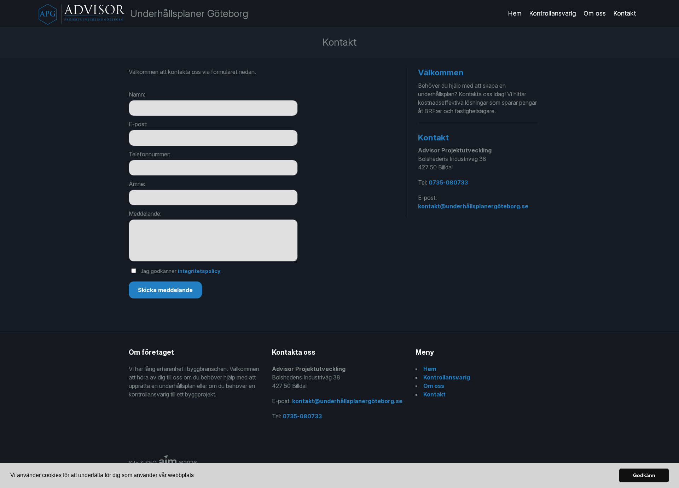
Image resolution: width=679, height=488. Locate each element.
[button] (196, 476)
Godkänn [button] (644, 475)
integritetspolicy (199, 271)
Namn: (137, 94)
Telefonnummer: (149, 154)
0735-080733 (448, 182)
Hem (515, 13)
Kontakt (624, 13)
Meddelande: (145, 213)
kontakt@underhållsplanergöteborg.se (473, 206)
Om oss (595, 13)
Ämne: (137, 183)
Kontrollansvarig (552, 13)
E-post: (138, 124)
